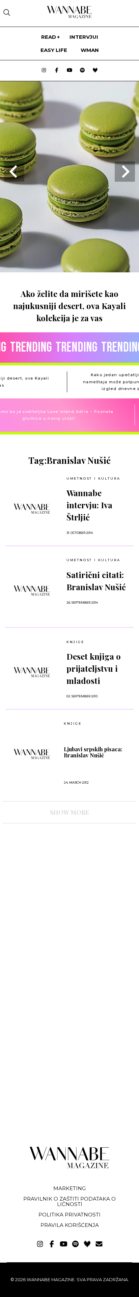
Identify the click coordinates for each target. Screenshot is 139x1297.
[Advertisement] (53, 887)
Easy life (53, 50)
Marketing (69, 1188)
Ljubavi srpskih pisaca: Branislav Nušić (93, 752)
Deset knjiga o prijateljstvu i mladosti (93, 668)
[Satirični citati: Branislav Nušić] (32, 590)
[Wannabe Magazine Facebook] (57, 70)
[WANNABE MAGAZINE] (70, 1166)
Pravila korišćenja (69, 1225)
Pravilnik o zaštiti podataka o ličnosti (69, 1201)
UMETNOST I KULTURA (93, 478)
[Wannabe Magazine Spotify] (82, 70)
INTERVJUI (84, 37)
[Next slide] (125, 171)
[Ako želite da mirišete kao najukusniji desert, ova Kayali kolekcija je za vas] (69, 270)
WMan (90, 50)
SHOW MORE (69, 812)
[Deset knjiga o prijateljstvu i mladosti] (32, 672)
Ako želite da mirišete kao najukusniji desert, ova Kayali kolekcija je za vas (69, 305)
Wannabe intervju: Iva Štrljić (89, 504)
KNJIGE (75, 642)
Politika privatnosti (69, 1214)
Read (48, 37)
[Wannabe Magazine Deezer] (95, 70)
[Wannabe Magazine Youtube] (69, 70)
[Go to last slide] (14, 171)
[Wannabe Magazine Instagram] (44, 70)
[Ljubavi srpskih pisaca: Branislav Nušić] (32, 754)
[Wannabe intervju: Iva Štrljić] (32, 508)
